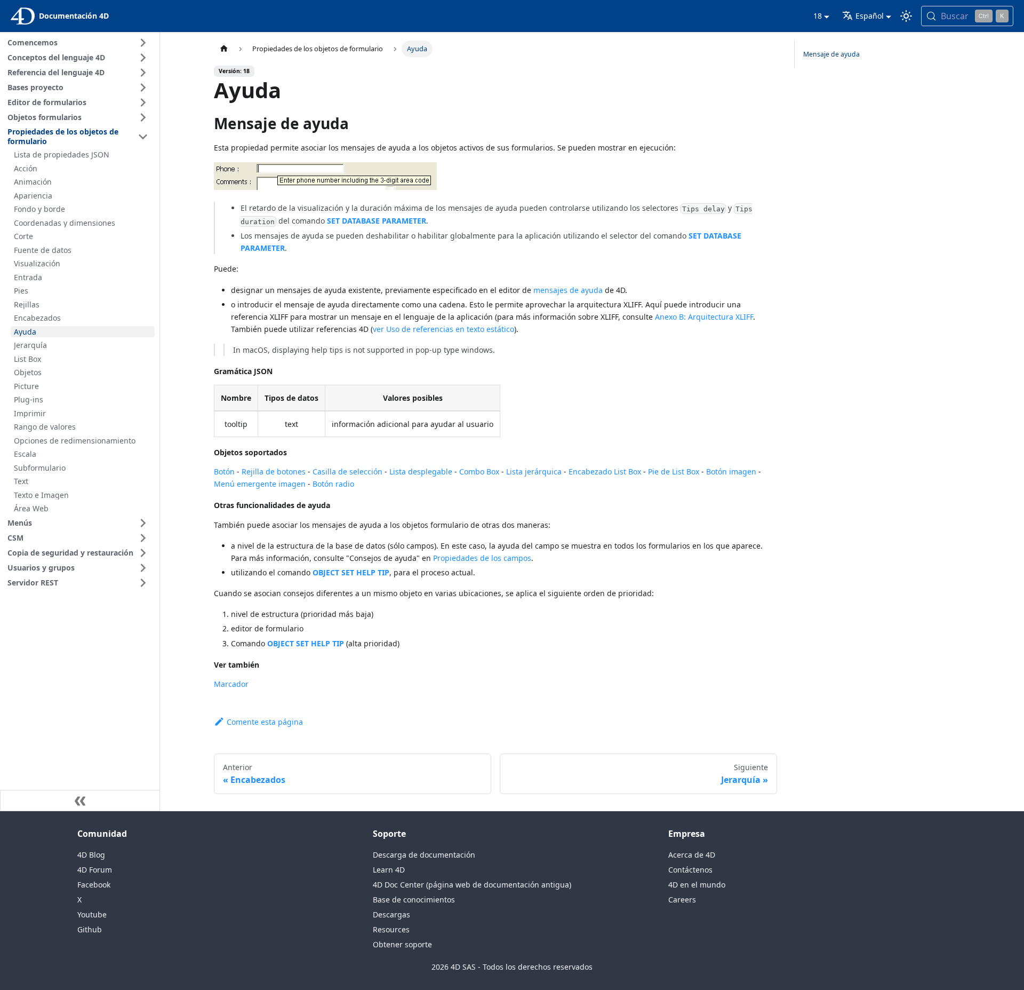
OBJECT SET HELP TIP (351, 572)
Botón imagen (731, 471)
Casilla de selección (347, 471)
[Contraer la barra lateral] (80, 800)
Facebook (93, 885)
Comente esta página (265, 722)
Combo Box (479, 471)
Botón (224, 471)
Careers (682, 899)
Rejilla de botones (274, 471)
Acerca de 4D (691, 855)
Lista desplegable (420, 471)
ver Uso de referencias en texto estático (443, 329)
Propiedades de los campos (482, 558)
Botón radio (333, 484)
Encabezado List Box (605, 471)
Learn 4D (389, 870)
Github (89, 929)
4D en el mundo (696, 885)
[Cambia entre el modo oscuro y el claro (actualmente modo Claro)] (906, 16)
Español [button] (869, 16)
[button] (79, 42)
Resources (391, 929)
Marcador (231, 684)
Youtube (92, 914)
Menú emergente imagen (260, 484)
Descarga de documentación (424, 855)
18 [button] (817, 16)
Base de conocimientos (414, 899)
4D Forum (94, 870)
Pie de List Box (673, 471)
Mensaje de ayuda (831, 54)
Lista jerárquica (534, 471)
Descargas (391, 914)
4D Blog (91, 855)
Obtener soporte (402, 944)
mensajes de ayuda (568, 290)
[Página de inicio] (224, 49)
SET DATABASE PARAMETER (376, 221)
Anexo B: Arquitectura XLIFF (704, 317)
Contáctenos (690, 870)
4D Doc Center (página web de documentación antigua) (472, 885)
